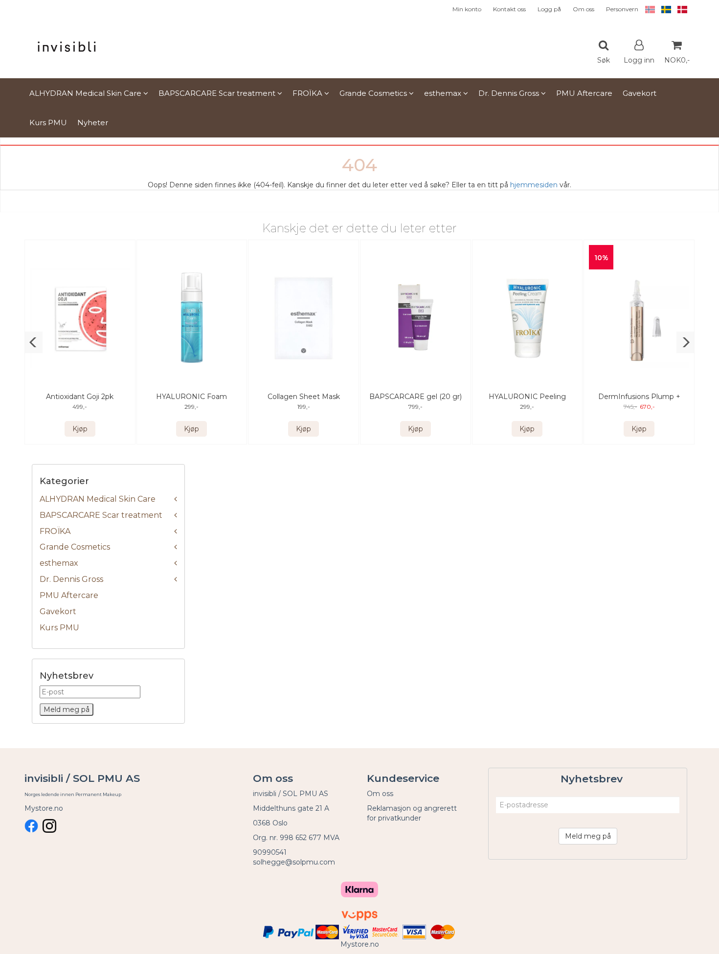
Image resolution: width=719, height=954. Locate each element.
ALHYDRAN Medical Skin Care (98, 499)
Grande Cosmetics (75, 547)
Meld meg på (588, 836)
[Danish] (680, 9)
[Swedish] (663, 9)
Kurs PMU (59, 627)
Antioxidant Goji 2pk (79, 396)
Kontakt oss (509, 9)
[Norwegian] (647, 9)
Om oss (583, 9)
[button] (33, 342)
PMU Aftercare (69, 595)
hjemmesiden (534, 184)
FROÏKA (55, 531)
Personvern (622, 9)
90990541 (270, 852)
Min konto (466, 9)
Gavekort (58, 611)
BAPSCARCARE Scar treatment (101, 515)
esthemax (59, 563)
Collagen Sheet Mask (304, 396)
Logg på (549, 9)
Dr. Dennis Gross (71, 579)
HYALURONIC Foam (191, 396)
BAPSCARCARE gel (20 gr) (415, 396)
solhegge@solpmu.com (294, 862)
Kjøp (80, 428)
